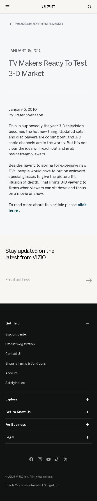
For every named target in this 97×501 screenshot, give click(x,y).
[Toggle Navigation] (7, 7)
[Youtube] (48, 459)
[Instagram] (40, 459)
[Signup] (89, 280)
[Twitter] (66, 459)
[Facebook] (31, 459)
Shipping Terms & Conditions (25, 363)
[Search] (89, 7)
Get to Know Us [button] (18, 412)
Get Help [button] (12, 323)
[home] (48, 7)
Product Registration (20, 344)
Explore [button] (11, 399)
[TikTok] (57, 459)
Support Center (16, 334)
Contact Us (13, 354)
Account (11, 373)
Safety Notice (15, 383)
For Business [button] (15, 425)
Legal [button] (9, 437)
